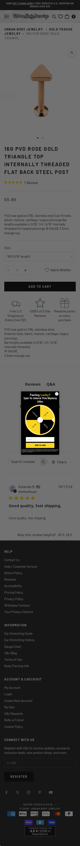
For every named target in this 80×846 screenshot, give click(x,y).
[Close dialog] (56, 394)
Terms (39, 451)
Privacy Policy (35, 451)
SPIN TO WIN (40, 445)
